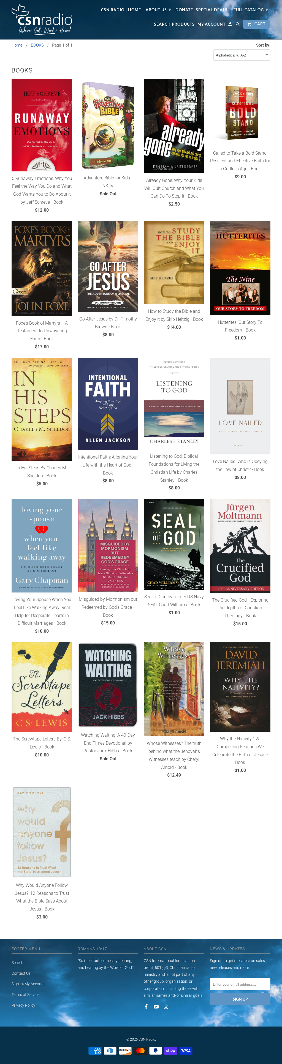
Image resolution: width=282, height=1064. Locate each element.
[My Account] (230, 25)
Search (17, 962)
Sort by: (263, 45)
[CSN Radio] (42, 19)
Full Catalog (251, 9)
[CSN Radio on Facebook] (147, 1007)
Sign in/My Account (28, 984)
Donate (184, 10)
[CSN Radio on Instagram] (167, 1007)
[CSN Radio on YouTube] (157, 1007)
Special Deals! (212, 10)
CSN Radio (147, 1039)
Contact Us (21, 973)
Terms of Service (25, 994)
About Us (158, 9)
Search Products (174, 24)
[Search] (238, 25)
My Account (211, 24)
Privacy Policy (23, 1005)
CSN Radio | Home (121, 10)
